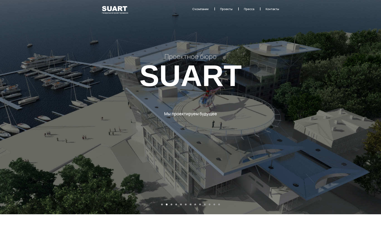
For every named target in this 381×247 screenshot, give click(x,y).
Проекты (226, 9)
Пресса (249, 9)
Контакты (272, 9)
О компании (200, 9)
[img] (114, 8)
